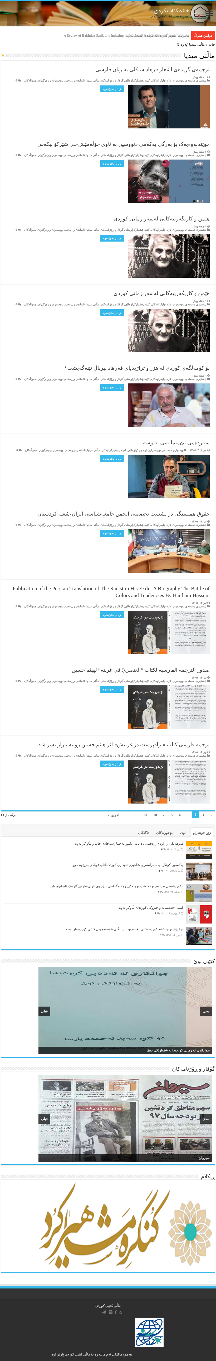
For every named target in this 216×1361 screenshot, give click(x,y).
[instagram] (110, 1312)
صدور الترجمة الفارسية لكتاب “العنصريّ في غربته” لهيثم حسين (141, 670)
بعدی (206, 1011)
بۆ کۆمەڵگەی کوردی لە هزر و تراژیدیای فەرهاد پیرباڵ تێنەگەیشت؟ (137, 368)
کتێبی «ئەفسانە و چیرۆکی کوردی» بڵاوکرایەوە (151, 908)
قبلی (44, 1011)
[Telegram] (104, 1312)
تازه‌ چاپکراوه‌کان (161, 80)
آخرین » (113, 815)
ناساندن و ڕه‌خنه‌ (75, 80)
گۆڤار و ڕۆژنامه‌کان (112, 80)
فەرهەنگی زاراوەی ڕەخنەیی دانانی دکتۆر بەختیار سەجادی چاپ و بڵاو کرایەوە (129, 843)
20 (145, 815)
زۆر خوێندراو (202, 833)
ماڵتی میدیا (92, 80)
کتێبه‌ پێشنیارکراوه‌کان (137, 80)
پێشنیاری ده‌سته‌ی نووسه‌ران (189, 80)
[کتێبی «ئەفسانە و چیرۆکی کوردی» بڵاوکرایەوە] (199, 914)
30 (136, 815)
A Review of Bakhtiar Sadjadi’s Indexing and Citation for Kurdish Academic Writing (126, 35)
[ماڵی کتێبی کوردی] (108, 13)
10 (155, 815)
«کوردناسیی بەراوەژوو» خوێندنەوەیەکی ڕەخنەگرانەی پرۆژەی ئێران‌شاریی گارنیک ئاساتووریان (116, 886)
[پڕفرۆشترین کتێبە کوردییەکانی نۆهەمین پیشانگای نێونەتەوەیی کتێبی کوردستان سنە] (199, 936)
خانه (212, 44)
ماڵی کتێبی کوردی (108, 1306)
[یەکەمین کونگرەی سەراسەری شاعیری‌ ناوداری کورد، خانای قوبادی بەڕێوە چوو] (199, 872)
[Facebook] (115, 1312)
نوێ (183, 833)
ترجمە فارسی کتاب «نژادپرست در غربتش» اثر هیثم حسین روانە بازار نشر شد (124, 744)
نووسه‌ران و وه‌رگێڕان (50, 80)
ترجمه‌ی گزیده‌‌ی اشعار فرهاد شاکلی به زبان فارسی (152, 69)
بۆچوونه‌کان (164, 833)
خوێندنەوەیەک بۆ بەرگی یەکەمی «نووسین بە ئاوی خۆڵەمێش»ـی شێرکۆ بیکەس (123, 144)
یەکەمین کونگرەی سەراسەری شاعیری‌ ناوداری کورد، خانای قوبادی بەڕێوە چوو (128, 865)
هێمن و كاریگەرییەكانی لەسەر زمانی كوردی (162, 219)
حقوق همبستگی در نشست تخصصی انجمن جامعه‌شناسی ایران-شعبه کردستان (123, 514)
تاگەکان (143, 833)
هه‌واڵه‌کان (30, 80)
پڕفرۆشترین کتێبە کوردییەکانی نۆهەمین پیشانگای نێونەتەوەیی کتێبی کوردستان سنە (124, 929)
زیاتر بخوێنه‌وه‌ (112, 89)
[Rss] (120, 1312)
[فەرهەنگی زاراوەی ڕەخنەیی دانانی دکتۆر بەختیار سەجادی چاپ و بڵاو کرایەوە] (199, 850)
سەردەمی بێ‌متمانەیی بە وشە (176, 442)
